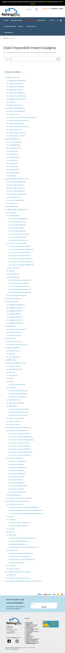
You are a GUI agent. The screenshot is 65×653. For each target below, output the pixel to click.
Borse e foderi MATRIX (15, 191)
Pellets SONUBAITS (16, 563)
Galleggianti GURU (14, 308)
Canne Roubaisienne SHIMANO (20, 292)
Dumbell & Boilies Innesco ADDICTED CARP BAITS (25, 510)
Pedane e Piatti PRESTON (18, 415)
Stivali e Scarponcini (15, 105)
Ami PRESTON (13, 170)
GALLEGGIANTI (11, 302)
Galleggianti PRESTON (15, 323)
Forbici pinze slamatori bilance (18, 126)
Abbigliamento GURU (15, 84)
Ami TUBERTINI (13, 173)
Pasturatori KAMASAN (17, 474)
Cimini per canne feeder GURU (20, 252)
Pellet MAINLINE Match (17, 544)
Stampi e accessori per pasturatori (19, 498)
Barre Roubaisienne (14, 369)
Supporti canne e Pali (15, 418)
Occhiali (11, 102)
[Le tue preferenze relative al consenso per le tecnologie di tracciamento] (2, 650)
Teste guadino (13, 357)
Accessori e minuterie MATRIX (19, 449)
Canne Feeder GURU (17, 222)
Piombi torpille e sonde (16, 136)
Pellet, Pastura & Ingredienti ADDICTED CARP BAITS (26, 513)
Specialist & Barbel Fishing (16, 295)
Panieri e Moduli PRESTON (18, 412)
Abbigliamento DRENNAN (16, 80)
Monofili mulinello (14, 332)
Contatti (61, 8)
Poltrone (11, 575)
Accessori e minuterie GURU (19, 443)
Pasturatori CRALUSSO (17, 461)
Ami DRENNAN (13, 145)
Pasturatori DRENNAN (17, 467)
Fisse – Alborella (13, 268)
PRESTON (11, 406)
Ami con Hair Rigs (14, 142)
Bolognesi (12, 213)
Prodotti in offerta (10, 26)
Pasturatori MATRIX (16, 483)
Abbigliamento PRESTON (16, 96)
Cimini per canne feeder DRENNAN (21, 249)
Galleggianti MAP (14, 314)
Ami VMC (11, 176)
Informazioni (9, 32)
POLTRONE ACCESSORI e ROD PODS (17, 572)
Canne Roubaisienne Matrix (19, 286)
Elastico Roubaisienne (15, 123)
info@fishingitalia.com (10, 632)
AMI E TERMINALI (12, 139)
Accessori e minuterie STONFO (20, 455)
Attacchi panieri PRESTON (18, 409)
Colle (10, 516)
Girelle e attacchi (14, 130)
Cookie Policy (12, 647)
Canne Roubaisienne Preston (19, 289)
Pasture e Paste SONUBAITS (19, 556)
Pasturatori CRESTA (16, 464)
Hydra (10, 532)
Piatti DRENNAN (13, 400)
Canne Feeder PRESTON (18, 237)
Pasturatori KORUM (17, 477)
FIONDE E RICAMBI (12, 298)
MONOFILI (10, 326)
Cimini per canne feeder (16, 243)
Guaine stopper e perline (16, 133)
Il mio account (46, 8)
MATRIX (11, 387)
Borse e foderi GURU (15, 185)
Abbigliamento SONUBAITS (17, 99)
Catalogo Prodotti (16, 20)
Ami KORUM (12, 160)
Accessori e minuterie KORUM (20, 446)
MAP (10, 381)
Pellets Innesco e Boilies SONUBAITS (21, 559)
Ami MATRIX (12, 166)
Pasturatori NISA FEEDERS (18, 486)
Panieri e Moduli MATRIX (18, 394)
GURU (10, 378)
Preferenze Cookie (17, 647)
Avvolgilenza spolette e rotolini (18, 120)
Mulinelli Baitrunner (15, 341)
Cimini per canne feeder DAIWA (20, 246)
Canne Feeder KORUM (17, 225)
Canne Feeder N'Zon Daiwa (19, 234)
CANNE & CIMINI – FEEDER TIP (15, 209)
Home (6, 20)
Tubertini (11, 566)
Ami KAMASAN (13, 157)
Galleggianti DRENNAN (15, 305)
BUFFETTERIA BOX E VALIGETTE (16, 179)
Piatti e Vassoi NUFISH (15, 403)
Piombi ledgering (14, 495)
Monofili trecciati (14, 335)
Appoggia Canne (14, 366)
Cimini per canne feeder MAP (19, 255)
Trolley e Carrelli (13, 424)
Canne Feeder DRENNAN (18, 219)
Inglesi (11, 271)
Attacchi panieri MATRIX (18, 391)
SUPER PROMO (30, 20)
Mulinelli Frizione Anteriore (17, 345)
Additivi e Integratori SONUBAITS (20, 553)
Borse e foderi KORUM (15, 188)
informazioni (54, 8)
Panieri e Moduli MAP (17, 384)
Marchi (20, 26)
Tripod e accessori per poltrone (18, 578)
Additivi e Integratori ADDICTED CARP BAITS (24, 507)
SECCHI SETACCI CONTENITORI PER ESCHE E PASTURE (22, 581)
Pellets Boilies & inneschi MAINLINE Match (23, 547)
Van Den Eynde (13, 569)
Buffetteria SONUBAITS (15, 200)
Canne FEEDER (13, 216)
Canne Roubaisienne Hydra (19, 283)
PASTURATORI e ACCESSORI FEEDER (17, 427)
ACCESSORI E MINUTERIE (14, 108)
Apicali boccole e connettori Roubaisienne (21, 117)
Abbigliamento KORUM (16, 87)
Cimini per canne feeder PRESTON (21, 262)
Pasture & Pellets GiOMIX (18, 526)
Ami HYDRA (12, 154)
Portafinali (12, 203)
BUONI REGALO (11, 206)
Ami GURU (12, 151)
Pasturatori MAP (16, 480)
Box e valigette (13, 197)
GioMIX (11, 520)
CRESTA (11, 372)
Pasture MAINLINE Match (18, 541)
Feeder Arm (12, 375)
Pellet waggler (13, 274)
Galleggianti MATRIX (15, 317)
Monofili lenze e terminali (16, 329)
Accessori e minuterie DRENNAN (20, 437)
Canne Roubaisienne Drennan (20, 280)
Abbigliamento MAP (15, 90)
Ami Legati (12, 163)
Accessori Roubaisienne (16, 111)
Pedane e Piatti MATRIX (17, 397)
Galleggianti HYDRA (14, 311)
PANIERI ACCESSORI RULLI (14, 363)
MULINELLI (10, 338)
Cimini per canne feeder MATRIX (20, 259)
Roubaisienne (13, 277)
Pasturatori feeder (14, 458)
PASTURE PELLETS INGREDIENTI (16, 501)
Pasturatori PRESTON (17, 492)
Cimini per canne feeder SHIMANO (21, 265)
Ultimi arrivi (41, 20)
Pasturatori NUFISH (16, 489)
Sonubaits (12, 550)
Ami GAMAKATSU (14, 148)
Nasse (10, 354)
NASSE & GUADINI (12, 348)
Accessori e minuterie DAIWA (19, 434)
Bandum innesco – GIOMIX (19, 523)
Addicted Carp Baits (14, 504)
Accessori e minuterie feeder (17, 430)
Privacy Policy (7, 647)
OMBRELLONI (11, 360)
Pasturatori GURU (16, 470)
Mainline (11, 535)
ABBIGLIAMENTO (12, 77)
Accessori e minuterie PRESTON (20, 452)
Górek (10, 529)
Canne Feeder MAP (16, 228)
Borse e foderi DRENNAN (16, 182)
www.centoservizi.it (15, 649)
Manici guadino (13, 351)
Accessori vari (13, 114)
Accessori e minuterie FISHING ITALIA (22, 440)
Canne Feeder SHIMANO (18, 240)
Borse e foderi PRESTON (16, 194)
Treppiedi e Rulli (13, 421)
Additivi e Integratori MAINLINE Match (22, 538)
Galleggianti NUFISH (15, 320)
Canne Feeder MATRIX (17, 231)
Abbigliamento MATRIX (15, 93)
